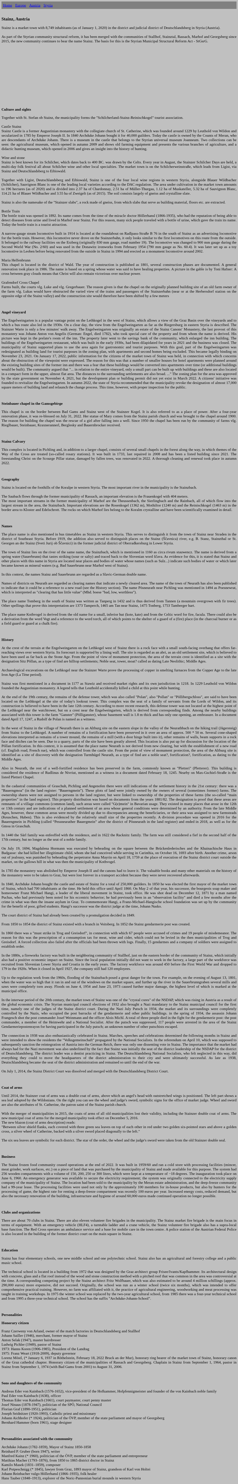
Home (7, 5)
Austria (34, 5)
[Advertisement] (113, 77)
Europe (20, 5)
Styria (48, 5)
